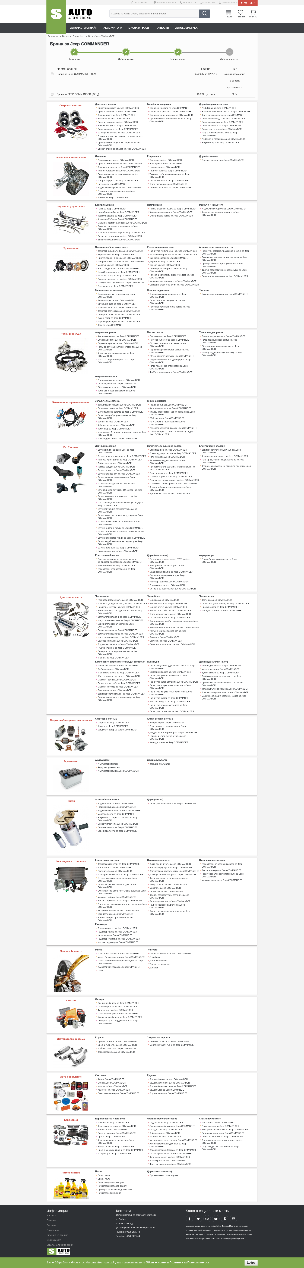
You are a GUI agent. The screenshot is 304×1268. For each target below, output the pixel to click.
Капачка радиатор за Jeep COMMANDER (170, 901)
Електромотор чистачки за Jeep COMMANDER (225, 1129)
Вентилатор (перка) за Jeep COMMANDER (171, 867)
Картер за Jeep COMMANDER (217, 600)
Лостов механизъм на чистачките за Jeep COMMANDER (222, 1141)
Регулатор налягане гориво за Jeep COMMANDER (167, 423)
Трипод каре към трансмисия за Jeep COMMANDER (116, 295)
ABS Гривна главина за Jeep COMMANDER (223, 139)
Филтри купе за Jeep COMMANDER (115, 1010)
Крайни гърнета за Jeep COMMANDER (117, 1048)
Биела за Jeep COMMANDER (164, 600)
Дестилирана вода (159, 960)
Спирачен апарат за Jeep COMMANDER (118, 129)
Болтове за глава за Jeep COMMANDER (118, 641)
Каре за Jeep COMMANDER (111, 325)
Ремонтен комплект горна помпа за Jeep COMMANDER (170, 308)
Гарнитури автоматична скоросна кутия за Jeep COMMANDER (225, 252)
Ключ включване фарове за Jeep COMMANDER (173, 483)
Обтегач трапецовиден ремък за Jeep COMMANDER (220, 347)
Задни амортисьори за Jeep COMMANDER (119, 167)
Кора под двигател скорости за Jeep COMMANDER (116, 1141)
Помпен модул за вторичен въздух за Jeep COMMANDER (119, 698)
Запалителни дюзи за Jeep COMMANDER (170, 408)
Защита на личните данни (60, 1245)
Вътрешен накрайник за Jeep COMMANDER (120, 236)
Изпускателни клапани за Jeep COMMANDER (120, 620)
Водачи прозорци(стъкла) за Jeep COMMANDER (174, 1150)
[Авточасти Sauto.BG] (70, 1252)
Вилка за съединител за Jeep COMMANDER (120, 279)
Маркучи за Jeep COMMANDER (165, 888)
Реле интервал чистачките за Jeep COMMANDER (174, 480)
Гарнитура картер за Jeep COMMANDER (170, 698)
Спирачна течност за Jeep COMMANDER (170, 953)
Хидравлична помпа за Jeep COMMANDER (171, 212)
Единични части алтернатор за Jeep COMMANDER (168, 737)
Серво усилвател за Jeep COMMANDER (222, 129)
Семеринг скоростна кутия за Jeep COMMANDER (174, 285)
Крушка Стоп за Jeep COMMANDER (167, 1090)
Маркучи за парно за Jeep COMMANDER (222, 880)
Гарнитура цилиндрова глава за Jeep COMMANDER (168, 677)
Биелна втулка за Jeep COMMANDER (168, 607)
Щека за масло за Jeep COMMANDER (220, 672)
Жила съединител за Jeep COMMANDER (118, 268)
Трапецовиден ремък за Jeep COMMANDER (224, 336)
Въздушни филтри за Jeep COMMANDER (118, 1003)
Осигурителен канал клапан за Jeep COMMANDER (116, 625)
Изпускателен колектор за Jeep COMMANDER (121, 637)
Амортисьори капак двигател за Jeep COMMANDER (168, 1145)
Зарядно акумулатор (160, 764)
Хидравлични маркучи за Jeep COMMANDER (224, 209)
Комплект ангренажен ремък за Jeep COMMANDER (116, 354)
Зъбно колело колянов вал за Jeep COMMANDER (174, 627)
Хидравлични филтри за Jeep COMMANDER (120, 1017)
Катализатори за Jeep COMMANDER (116, 1052)
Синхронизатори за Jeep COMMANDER (169, 258)
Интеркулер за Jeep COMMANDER (115, 935)
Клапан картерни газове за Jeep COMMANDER (225, 692)
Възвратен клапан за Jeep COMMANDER (118, 910)
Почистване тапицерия (109, 1193)
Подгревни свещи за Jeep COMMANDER (118, 408)
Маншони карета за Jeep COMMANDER (118, 307)
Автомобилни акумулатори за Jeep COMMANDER (219, 560)
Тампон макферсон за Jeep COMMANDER (119, 171)
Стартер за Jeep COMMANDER (113, 722)
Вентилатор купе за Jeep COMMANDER (222, 870)
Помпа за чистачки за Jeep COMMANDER (222, 1136)
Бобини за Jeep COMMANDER (113, 421)
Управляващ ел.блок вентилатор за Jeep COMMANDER (222, 865)
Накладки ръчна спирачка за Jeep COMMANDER (226, 111)
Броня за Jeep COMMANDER (112, 1129)
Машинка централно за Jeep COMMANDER (171, 572)
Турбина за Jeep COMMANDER (113, 669)
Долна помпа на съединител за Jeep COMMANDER (168, 295)
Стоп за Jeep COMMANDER (112, 1083)
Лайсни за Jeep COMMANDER (165, 1133)
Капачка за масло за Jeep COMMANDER (170, 1157)
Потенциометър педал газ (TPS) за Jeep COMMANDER (170, 560)
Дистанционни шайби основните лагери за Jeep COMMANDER (174, 622)
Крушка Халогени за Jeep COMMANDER (170, 1083)
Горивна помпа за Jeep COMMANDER (169, 405)
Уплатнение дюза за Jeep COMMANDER (170, 701)
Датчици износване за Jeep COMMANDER (119, 132)
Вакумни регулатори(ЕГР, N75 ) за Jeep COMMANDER (221, 451)
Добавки (154, 967)
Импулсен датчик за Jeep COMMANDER (118, 551)
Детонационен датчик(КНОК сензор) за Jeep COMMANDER (120, 491)
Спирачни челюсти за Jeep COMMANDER (170, 108)
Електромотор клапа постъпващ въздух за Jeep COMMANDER (122, 892)
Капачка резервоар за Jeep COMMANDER (171, 1153)
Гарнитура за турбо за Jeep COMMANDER (119, 683)
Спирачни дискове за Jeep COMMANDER (118, 108)
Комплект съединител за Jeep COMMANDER (120, 251)
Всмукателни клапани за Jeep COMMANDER (120, 617)
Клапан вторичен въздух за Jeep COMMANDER (121, 232)
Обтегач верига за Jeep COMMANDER (117, 387)
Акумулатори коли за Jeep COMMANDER (118, 771)
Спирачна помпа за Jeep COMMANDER (221, 125)
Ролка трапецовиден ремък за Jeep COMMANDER (219, 341)
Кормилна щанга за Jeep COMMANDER (117, 216)
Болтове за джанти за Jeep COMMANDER (223, 160)
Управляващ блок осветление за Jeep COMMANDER (116, 570)
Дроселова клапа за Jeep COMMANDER (118, 665)
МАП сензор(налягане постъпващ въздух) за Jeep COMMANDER (120, 504)
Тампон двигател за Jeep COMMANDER (221, 665)
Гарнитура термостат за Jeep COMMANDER (172, 711)
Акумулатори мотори (108, 764)
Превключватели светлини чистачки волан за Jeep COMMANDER (172, 468)
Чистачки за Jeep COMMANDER (218, 1122)
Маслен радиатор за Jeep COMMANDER (118, 942)
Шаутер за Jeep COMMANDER (113, 726)
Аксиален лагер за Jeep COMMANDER (117, 275)
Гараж (229, 16)
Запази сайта (141, 2)
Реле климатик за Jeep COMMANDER (116, 565)
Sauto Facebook (189, 1218)
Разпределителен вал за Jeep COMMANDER (120, 600)
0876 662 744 (209, 2)
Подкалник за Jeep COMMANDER (166, 1122)
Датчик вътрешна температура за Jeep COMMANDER (117, 510)
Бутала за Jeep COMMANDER (165, 637)
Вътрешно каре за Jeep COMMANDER (117, 304)
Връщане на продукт (57, 1235)
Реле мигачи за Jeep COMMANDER (167, 457)
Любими (241, 16)
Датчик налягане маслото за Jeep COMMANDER (122, 456)
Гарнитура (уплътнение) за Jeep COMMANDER (173, 251)
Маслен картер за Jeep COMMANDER (221, 669)
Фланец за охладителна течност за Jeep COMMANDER (170, 912)
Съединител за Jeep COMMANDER (115, 286)
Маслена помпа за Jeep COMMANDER (117, 814)
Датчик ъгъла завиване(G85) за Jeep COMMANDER (116, 451)
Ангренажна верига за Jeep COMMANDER (119, 380)
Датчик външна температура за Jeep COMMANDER (116, 478)
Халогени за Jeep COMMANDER (114, 1090)
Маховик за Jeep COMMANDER (113, 265)
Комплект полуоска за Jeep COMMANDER (119, 311)
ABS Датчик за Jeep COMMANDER (219, 108)
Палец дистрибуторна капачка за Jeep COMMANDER (117, 416)
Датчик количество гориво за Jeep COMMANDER (122, 538)
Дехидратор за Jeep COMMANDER (115, 914)
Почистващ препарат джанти (112, 1186)
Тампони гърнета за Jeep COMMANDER (170, 1041)
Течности (162, 27)
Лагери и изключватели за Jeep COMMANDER (121, 261)
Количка (253, 16)
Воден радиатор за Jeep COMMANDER (117, 928)
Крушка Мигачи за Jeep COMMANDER (169, 1093)
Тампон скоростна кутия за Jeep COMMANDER (225, 294)
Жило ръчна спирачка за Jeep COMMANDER (224, 115)
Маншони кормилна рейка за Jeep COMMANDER (122, 223)
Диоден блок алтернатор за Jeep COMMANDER (173, 732)
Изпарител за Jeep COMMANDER (115, 867)
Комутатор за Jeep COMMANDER (114, 429)
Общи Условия (156, 1262)
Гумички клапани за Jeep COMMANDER (117, 648)
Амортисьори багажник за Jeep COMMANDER (172, 1126)
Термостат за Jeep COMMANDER (166, 891)
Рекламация (53, 1230)
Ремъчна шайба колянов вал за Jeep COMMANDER (168, 632)
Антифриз (155, 957)
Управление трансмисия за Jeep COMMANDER (173, 254)
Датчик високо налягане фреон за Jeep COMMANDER (117, 879)
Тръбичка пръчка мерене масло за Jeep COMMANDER (221, 677)
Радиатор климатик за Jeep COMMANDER (119, 939)
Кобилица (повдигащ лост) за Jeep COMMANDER (122, 603)
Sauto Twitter (198, 1218)
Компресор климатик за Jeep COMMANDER (119, 864)
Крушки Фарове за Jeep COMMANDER (169, 1079)
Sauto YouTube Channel (216, 1218)
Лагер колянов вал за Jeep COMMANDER (170, 614)
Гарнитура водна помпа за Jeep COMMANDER (173, 803)
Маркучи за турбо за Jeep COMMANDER (118, 687)
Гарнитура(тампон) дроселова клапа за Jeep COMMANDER (172, 667)
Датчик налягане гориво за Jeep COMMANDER (121, 528)
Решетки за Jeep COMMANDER (165, 1136)
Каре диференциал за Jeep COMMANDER (119, 321)
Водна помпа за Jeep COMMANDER (116, 803)
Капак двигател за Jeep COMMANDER (117, 1126)
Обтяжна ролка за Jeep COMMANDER (117, 340)
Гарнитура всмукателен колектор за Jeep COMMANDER (170, 686)
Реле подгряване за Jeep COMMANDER (118, 438)
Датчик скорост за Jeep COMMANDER (117, 470)
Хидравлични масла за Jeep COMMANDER (119, 967)
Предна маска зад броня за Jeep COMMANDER (121, 1150)
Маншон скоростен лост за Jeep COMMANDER (173, 281)
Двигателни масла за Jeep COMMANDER (118, 953)
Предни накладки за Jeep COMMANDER (118, 122)
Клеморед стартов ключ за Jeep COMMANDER (173, 453)
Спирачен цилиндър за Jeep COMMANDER (223, 118)
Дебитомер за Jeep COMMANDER (115, 463)
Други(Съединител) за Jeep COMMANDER (119, 272)
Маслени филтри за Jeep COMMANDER (118, 1013)
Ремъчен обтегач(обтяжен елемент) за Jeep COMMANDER (120, 348)
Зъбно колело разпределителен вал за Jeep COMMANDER (120, 612)
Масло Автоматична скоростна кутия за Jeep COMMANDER (120, 962)
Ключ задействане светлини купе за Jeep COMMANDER (170, 488)
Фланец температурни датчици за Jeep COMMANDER (169, 896)
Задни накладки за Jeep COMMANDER (117, 125)
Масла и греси (138, 27)
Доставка (51, 1225)
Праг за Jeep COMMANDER (111, 1136)
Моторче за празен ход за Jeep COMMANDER (173, 589)
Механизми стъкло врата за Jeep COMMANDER (174, 1140)
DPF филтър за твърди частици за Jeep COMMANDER (118, 1022)
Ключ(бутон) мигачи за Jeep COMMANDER (171, 476)
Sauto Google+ (207, 1218)
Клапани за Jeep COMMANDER (113, 658)
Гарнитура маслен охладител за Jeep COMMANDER (168, 706)
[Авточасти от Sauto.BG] (56, 17)
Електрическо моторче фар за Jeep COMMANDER (167, 567)
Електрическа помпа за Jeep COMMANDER (171, 216)
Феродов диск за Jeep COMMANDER (116, 254)
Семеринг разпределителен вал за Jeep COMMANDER (118, 652)
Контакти (249, 2)
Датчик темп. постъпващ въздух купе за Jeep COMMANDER (120, 516)
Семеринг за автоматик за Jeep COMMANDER (225, 276)
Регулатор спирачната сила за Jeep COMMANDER (220, 134)
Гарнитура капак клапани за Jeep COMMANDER (174, 682)
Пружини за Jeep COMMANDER (113, 184)
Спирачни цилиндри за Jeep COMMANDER (171, 115)
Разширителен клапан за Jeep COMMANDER (120, 874)
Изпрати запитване (166, 2)
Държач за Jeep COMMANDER (165, 261)
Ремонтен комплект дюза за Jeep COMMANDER (174, 428)
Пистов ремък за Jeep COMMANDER (168, 336)
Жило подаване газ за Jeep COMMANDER (119, 676)
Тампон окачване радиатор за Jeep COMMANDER (167, 906)
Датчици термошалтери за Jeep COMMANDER (173, 874)
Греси (100, 970)
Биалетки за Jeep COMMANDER (166, 160)
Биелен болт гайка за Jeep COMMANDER (170, 610)
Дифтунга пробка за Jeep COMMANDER (222, 610)
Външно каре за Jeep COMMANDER (116, 300)
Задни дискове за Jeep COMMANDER (116, 115)
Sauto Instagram (233, 1218)
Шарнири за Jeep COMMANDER (166, 163)
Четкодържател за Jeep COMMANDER (169, 742)
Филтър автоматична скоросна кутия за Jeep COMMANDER (224, 271)
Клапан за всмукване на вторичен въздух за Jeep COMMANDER (226, 467)
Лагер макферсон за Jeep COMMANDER (118, 180)
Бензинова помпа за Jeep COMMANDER (118, 831)
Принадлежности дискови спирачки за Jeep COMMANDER (119, 144)
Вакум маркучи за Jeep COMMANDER (220, 142)
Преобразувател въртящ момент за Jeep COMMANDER (222, 265)
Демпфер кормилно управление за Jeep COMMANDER (118, 227)
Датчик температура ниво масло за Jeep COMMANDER (118, 497)
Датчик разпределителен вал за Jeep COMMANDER (116, 485)
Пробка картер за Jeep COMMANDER (220, 607)
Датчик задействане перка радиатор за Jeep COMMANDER (120, 542)
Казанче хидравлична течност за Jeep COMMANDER (221, 213)
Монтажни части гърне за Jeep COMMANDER (172, 1045)
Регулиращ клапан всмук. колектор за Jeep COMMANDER (223, 461)
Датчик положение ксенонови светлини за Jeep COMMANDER (121, 533)
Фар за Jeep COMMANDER (111, 1079)
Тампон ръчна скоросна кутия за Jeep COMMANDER (168, 270)
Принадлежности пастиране (164, 1175)
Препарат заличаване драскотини (115, 1189)
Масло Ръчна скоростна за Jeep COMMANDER (121, 957)
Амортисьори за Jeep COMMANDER (116, 160)
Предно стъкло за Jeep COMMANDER (117, 1133)
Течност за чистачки (160, 964)
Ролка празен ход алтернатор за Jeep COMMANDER (169, 367)
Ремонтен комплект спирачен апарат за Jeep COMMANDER (120, 137)
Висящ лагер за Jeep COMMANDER (115, 318)
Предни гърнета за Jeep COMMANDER (117, 1041)
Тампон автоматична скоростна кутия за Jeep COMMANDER (224, 258)
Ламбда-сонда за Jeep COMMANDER (116, 467)
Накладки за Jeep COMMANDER (114, 118)
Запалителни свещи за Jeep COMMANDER (119, 405)
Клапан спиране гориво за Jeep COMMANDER (225, 456)
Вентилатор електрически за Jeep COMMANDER (174, 871)
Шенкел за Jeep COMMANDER (113, 197)
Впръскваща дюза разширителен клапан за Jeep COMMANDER (122, 905)
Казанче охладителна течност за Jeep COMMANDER (169, 879)
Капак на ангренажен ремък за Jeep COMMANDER (116, 361)
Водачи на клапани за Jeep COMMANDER (119, 644)
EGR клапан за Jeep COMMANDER (167, 418)
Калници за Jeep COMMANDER (113, 1122)
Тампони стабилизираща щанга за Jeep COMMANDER (169, 175)
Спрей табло (104, 1179)
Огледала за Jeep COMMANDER (166, 1129)
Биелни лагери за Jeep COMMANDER (168, 603)
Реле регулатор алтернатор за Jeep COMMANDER (168, 727)
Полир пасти (104, 1175)
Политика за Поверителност (189, 1262)
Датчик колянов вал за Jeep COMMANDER (119, 474)
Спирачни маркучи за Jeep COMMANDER (222, 122)
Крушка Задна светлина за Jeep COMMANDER (173, 1086)
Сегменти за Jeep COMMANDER (166, 641)
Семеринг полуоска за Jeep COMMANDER (119, 314)
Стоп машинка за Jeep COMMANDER (168, 450)
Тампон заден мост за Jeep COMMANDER (171, 187)
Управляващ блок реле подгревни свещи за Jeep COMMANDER (122, 433)
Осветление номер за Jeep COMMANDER (119, 1093)
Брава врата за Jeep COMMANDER (167, 585)
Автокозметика (186, 27)
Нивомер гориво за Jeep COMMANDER (169, 581)
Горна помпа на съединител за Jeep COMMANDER (168, 302)
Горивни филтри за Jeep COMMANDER (117, 1006)
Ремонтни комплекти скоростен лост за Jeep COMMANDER (172, 276)
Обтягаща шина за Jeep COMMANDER (117, 383)
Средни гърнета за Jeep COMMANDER (117, 1045)
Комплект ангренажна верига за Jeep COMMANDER (116, 392)
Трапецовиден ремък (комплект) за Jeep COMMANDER (222, 354)
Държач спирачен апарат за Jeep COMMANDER (122, 149)
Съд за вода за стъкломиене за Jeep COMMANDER (220, 1148)
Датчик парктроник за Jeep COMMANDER (118, 548)
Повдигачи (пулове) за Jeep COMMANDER (119, 607)
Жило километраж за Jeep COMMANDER (170, 1164)
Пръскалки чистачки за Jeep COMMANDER (223, 1133)
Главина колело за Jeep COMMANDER (169, 180)
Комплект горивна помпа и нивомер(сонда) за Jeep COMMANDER (172, 433)
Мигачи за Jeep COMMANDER (113, 1086)
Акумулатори (112, 27)
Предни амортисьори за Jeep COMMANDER (120, 163)
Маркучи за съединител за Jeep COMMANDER (121, 282)
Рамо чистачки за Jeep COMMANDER (220, 1126)
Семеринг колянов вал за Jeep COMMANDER (172, 644)
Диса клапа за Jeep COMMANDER (115, 690)
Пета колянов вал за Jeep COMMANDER (170, 617)
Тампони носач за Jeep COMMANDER (168, 171)
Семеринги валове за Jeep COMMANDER (170, 672)
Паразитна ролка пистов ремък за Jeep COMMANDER (169, 351)
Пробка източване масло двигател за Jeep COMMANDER (223, 684)
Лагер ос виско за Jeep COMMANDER (168, 884)
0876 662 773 (189, 2)
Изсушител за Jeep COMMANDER (115, 871)
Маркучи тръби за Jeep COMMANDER (117, 680)
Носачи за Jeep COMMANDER (165, 167)
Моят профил (228, 2)
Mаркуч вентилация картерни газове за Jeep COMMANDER (224, 697)
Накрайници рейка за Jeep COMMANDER (118, 212)
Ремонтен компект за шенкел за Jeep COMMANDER (116, 192)
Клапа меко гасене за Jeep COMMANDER (118, 672)
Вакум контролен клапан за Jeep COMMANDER (121, 694)
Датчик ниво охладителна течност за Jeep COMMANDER (119, 523)
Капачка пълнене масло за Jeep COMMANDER (225, 689)
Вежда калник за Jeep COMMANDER (116, 1146)
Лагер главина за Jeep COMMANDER (168, 184)
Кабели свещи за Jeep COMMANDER (116, 425)
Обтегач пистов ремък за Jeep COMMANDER (172, 356)
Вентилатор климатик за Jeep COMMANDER (120, 900)
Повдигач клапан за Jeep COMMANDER (117, 630)
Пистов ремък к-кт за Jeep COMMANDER (170, 340)
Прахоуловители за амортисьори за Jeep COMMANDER (118, 175)
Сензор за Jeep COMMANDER (165, 265)
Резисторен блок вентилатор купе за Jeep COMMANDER (223, 875)
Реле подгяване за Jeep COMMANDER (169, 473)
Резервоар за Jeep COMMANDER (114, 1153)
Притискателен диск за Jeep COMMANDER (119, 258)
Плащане (51, 1220)
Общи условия (54, 1240)
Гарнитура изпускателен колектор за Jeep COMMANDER (171, 693)
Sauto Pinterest (224, 1218)
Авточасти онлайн (83, 27)
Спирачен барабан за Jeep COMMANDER (171, 111)
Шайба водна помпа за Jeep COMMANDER (171, 372)
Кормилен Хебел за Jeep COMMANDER (117, 219)
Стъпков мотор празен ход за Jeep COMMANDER (167, 576)
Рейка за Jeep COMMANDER (112, 209)
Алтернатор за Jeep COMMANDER (167, 722)
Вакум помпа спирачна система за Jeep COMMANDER (117, 819)
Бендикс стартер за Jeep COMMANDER (117, 730)
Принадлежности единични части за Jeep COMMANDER (170, 120)
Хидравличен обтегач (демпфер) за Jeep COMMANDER (170, 361)
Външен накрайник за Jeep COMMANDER (119, 239)
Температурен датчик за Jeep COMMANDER (120, 460)
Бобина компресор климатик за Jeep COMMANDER (116, 919)
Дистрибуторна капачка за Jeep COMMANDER (121, 412)
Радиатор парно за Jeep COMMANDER (117, 932)
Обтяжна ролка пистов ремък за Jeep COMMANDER (168, 344)
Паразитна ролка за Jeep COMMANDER (118, 343)
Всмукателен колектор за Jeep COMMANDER (120, 634)
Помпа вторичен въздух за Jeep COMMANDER (173, 209)
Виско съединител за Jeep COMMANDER (170, 864)
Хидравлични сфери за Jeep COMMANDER (119, 187)
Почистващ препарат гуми (111, 1182)
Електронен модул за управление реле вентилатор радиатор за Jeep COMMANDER (120, 560)
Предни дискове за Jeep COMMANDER (117, 111)
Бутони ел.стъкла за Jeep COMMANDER (170, 493)
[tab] (152, 81)
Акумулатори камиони (109, 767)
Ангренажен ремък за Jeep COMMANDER (118, 336)
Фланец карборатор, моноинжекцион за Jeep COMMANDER (172, 413)
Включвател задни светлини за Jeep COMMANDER (168, 461)
